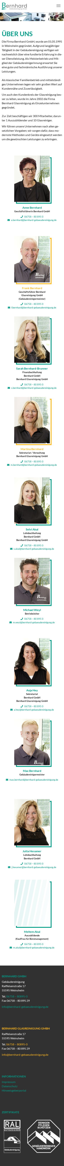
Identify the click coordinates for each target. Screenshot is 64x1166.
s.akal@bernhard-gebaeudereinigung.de (34, 548)
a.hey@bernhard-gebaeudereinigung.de (34, 709)
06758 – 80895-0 (17, 996)
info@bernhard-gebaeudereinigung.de (25, 1006)
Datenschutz (9, 1086)
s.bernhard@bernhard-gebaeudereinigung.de (34, 387)
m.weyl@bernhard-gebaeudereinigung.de (34, 622)
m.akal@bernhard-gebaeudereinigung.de (33, 947)
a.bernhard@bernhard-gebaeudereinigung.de (34, 220)
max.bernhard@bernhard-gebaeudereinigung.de (33, 779)
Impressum (8, 1082)
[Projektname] (12, 6)
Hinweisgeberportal (14, 1090)
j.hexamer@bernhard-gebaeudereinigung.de (34, 867)
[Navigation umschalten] (58, 6)
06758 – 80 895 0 (33, 216)
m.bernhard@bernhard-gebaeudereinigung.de (34, 464)
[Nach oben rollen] (58, 1160)
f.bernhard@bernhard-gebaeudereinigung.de (33, 307)
